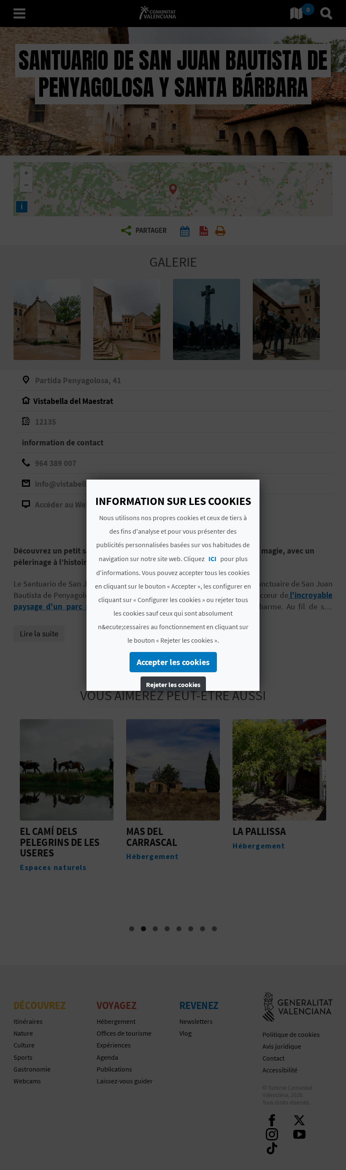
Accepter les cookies (173, 662)
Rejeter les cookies (173, 684)
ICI (212, 558)
